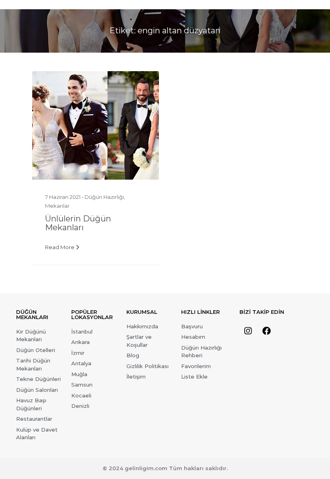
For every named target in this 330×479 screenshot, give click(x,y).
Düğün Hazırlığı (104, 197)
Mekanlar (57, 206)
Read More (59, 247)
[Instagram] (247, 331)
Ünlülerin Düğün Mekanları (78, 223)
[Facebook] (266, 331)
